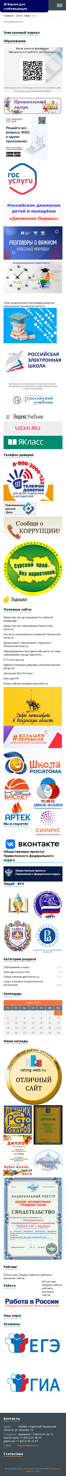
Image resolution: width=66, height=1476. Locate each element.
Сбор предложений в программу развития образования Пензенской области (29, 304)
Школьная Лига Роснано (18, 673)
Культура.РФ (11, 678)
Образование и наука (16, 967)
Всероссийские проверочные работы (26, 683)
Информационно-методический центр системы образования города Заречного (32, 653)
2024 (19, 15)
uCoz (37, 1471)
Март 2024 (33, 1002)
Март (27, 15)
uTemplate (29, 1468)
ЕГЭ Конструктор (14, 659)
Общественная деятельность (21, 976)
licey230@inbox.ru (28, 1445)
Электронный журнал (22, 32)
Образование (15, 41)
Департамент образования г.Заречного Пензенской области (27, 644)
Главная (8, 15)
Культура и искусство (17, 972)
